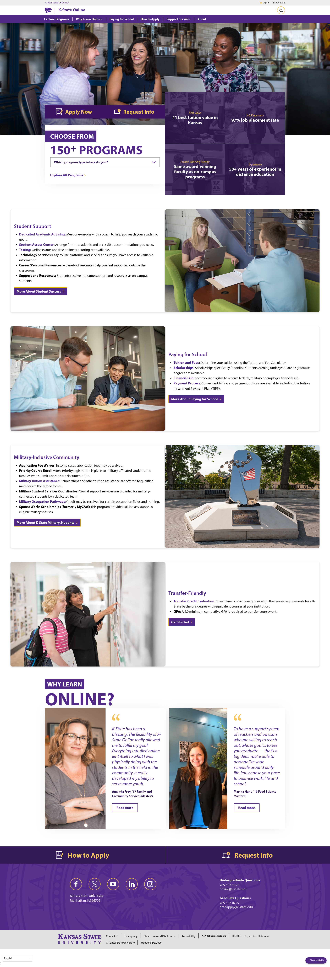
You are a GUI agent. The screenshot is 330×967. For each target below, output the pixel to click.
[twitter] (95, 884)
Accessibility (189, 936)
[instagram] (150, 884)
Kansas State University (57, 2)
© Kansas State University (120, 942)
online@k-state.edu (233, 889)
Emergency (131, 936)
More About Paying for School (194, 399)
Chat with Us (317, 960)
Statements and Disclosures (159, 936)
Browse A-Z (279, 2)
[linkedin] (132, 884)
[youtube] (113, 884)
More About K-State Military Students (46, 522)
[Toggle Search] (281, 10)
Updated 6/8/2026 (151, 942)
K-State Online (71, 9)
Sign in (266, 2)
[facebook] (76, 884)
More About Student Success (39, 291)
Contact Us (112, 936)
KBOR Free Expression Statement (251, 936)
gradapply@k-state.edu (236, 907)
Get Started (180, 622)
